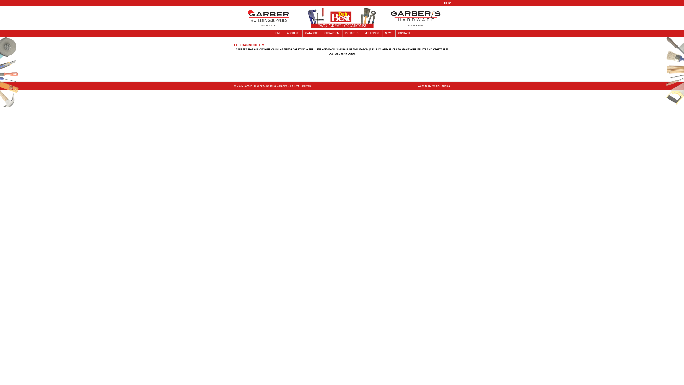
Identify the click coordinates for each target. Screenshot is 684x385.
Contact (404, 33)
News (388, 33)
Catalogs (311, 33)
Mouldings (372, 33)
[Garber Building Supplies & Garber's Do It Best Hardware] (268, 15)
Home (277, 33)
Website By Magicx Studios (434, 86)
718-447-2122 (268, 25)
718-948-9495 (416, 25)
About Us (293, 33)
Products (352, 33)
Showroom (332, 33)
